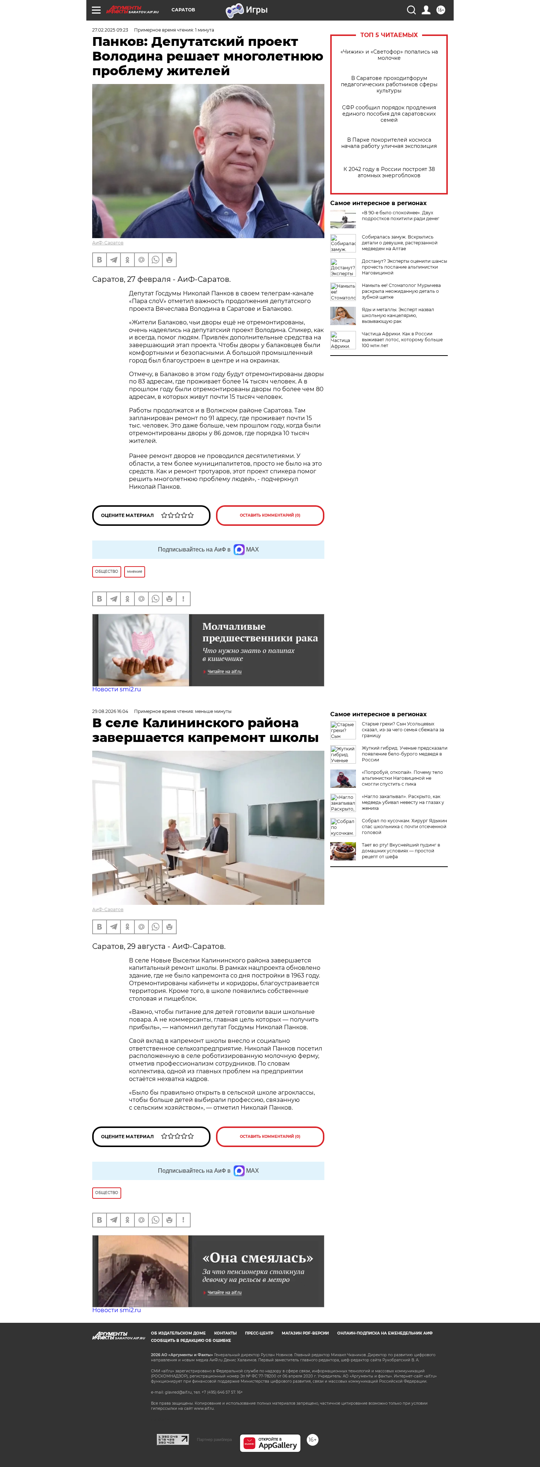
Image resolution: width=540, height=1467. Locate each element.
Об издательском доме (178, 1333)
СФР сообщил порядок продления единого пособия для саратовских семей (389, 114)
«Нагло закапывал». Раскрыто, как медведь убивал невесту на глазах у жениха (403, 802)
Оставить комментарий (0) (270, 515)
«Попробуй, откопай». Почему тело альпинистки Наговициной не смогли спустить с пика (402, 778)
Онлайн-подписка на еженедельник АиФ (385, 1333)
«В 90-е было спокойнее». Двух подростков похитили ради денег (400, 215)
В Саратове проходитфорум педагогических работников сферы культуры (389, 84)
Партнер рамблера (214, 1439)
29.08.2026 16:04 (110, 711)
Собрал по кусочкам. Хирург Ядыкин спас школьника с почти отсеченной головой (404, 826)
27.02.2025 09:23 (110, 30)
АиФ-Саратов (107, 242)
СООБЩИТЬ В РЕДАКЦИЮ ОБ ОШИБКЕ (191, 1340)
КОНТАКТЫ (225, 1333)
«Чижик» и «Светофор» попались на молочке (389, 55)
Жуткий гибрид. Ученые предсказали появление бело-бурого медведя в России (404, 753)
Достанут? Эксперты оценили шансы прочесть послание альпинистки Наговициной (404, 267)
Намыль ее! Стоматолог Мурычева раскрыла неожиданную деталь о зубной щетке (401, 291)
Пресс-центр (259, 1333)
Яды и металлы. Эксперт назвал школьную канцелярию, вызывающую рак (398, 315)
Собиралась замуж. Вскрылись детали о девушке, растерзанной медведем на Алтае (400, 242)
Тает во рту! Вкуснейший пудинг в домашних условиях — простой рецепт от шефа (401, 850)
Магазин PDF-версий (305, 1333)
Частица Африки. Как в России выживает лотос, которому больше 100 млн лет (402, 339)
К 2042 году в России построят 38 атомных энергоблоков (389, 172)
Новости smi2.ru (116, 689)
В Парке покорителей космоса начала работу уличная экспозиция (389, 143)
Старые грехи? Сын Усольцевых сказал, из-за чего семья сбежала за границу (403, 729)
